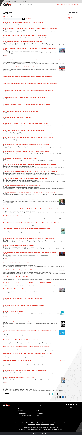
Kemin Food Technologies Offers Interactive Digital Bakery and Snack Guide (20, 339)
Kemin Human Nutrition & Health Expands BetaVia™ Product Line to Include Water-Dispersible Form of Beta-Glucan (30, 164)
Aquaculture (20, 410)
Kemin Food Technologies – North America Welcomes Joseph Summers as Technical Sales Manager (26, 144)
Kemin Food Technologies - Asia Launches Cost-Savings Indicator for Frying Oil (21, 321)
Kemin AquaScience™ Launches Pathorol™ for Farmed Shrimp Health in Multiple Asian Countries (25, 123)
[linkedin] (66, 404)
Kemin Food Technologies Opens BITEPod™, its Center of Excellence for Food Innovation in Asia (25, 97)
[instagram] (76, 404)
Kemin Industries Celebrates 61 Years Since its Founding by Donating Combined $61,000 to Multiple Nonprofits (29, 192)
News (69, 4)
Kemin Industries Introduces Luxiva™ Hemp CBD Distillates (16, 276)
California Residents (18, 422)
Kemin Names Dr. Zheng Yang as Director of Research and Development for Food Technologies (25, 178)
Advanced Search (28, 18)
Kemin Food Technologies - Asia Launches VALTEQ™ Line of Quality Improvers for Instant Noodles (26, 151)
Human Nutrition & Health (22, 413)
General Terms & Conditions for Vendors (53, 422)
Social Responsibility (39, 413)
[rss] (57, 397)
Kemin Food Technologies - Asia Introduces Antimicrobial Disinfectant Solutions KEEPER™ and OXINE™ (27, 282)
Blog (72, 4)
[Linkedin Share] (62, 397)
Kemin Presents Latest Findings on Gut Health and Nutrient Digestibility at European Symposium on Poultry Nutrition (30, 83)
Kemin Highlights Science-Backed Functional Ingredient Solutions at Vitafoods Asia (22, 41)
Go (23, 18)
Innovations (38, 410)
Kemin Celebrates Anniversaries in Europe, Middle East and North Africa (20, 269)
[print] (65, 397)
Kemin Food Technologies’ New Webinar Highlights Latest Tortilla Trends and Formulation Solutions (26, 346)
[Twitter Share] (60, 397)
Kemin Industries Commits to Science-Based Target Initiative (17, 117)
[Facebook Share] (63, 397)
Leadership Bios (70, 18)
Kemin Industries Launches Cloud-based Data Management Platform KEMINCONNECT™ (23, 298)
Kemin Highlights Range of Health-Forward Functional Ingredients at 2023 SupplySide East (24, 130)
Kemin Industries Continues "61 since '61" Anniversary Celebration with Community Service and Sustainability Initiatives (31, 222)
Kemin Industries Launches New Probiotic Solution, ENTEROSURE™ (18, 245)
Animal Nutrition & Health (22, 407)
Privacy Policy (52, 424)
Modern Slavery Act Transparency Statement (42, 424)
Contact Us (76, 4)
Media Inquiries (70, 17)
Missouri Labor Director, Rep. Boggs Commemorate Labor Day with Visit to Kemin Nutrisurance (25, 35)
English (23, 1)
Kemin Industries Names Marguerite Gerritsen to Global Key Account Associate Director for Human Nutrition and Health (31, 208)
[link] (7, 4)
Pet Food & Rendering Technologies (24, 415)
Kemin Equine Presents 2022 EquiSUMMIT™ (13, 311)
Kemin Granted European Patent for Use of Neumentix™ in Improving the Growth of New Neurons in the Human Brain (30, 28)
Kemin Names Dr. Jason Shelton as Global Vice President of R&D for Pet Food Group (22, 199)
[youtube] (71, 404)
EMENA (15, 1)
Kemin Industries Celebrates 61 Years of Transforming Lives (17, 360)
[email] (59, 397)
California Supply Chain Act (26, 422)
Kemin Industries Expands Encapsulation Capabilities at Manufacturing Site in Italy (22, 185)
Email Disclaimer (33, 422)
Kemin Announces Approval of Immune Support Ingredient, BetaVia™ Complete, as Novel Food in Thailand (27, 76)
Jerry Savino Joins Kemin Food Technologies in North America (17, 263)
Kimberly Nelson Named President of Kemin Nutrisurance (16, 215)
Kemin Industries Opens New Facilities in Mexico (14, 288)
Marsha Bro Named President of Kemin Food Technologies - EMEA (18, 377)
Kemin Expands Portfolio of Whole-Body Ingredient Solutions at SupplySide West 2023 (23, 22)
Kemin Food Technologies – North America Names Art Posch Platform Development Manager (24, 370)
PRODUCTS (21, 4)
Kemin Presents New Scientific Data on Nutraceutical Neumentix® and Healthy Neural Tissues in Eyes (26, 104)
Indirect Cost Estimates (63, 422)
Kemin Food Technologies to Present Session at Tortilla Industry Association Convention (23, 305)
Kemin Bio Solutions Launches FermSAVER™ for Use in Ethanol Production (20, 158)
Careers (58, 4)
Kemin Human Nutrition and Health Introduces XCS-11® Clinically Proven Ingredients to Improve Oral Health (28, 137)
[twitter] (74, 404)
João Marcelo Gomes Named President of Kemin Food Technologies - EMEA (20, 111)
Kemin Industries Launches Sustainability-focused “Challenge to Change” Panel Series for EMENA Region (27, 353)
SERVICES (30, 4)
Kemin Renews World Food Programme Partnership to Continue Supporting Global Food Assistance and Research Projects (29, 253)
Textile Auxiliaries (21, 416)
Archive (69, 14)
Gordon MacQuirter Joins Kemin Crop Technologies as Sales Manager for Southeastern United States (26, 228)
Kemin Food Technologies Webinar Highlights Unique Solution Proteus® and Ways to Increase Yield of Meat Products (30, 171)
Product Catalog (64, 4)
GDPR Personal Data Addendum (41, 422)
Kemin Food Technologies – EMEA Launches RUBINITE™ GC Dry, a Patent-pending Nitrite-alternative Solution (28, 238)
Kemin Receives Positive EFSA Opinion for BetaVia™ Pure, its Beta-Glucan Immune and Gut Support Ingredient (28, 90)
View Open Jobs (51, 407)
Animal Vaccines (21, 408)
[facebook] (68, 404)
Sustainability (38, 415)
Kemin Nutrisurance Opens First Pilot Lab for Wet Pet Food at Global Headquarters (22, 67)
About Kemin (38, 407)
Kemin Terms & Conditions (31, 424)
